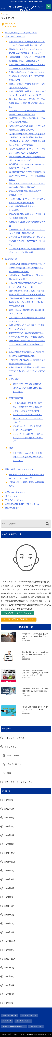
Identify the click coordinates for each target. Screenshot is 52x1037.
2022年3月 (9, 835)
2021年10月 (9, 862)
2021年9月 (9, 871)
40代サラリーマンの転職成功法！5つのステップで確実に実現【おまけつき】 (28, 388)
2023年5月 (9, 800)
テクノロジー (15, 379)
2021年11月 (9, 853)
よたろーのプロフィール (29, 1015)
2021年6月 (9, 897)
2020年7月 (9, 985)
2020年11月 (9, 950)
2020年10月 (9, 959)
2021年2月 (9, 924)
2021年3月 (9, 915)
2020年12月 (9, 941)
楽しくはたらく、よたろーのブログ (26, 8)
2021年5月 (9, 906)
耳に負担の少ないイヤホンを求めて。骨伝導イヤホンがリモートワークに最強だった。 (27, 176)
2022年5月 (9, 827)
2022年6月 (9, 818)
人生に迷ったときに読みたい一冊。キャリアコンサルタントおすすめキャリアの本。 (27, 241)
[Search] (47, 524)
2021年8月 (9, 880)
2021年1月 (9, 932)
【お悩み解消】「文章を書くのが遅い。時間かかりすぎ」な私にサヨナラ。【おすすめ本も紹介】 (26, 302)
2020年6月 (9, 994)
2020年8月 (9, 977)
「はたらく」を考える (15, 37)
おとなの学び (11, 259)
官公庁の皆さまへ (13, 508)
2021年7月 (9, 888)
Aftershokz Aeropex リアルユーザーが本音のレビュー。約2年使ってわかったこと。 (27, 103)
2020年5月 (9, 1003)
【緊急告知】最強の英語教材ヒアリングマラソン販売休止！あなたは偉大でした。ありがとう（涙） (27, 268)
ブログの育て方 (16, 398)
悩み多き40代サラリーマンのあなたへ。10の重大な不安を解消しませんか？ (35, 654)
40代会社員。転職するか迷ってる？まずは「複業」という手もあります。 (35, 709)
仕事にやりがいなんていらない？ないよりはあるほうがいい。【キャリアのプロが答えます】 (27, 76)
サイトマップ (11, 496)
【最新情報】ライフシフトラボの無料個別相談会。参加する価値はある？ (35, 691)
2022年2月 (9, 844)
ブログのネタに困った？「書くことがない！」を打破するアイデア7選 (28, 438)
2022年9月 (9, 809)
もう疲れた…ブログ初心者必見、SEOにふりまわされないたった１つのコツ (28, 418)
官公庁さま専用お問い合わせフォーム (22, 504)
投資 (11, 448)
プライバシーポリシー (15, 500)
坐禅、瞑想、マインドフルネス (19, 470)
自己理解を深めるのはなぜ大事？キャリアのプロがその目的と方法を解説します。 (27, 344)
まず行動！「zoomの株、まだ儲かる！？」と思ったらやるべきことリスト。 (28, 457)
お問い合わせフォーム (15, 492)
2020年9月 (9, 968)
